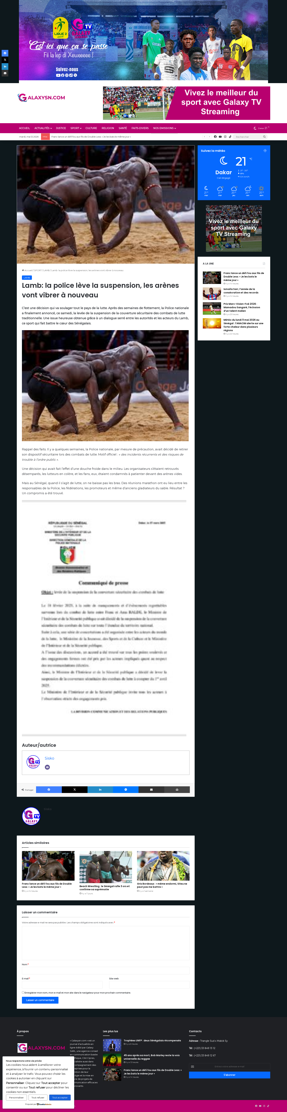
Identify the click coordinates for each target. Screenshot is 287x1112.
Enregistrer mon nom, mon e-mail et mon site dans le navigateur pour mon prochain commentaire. (78, 992)
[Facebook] (49, 789)
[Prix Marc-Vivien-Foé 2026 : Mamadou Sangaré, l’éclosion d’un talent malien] (212, 308)
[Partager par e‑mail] (151, 789)
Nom (25, 964)
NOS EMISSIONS (163, 128)
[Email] (47, 767)
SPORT (75, 128)
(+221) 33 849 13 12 (204, 1048)
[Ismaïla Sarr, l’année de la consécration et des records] (212, 293)
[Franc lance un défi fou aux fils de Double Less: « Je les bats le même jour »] (48, 866)
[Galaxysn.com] (42, 98)
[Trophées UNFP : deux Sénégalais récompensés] (112, 1045)
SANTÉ (123, 128)
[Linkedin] (100, 789)
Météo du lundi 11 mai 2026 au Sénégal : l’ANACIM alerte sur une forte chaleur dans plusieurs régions (243, 325)
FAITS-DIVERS (140, 128)
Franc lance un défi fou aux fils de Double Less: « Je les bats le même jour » (47, 885)
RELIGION (108, 128)
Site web (114, 978)
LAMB (46, 270)
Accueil (28, 270)
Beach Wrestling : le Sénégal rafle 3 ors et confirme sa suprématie (105, 888)
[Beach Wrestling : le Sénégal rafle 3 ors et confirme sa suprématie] (106, 867)
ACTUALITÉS (42, 128)
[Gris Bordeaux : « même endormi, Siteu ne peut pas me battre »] (163, 866)
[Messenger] (126, 789)
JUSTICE (61, 128)
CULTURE (91, 128)
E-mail (26, 978)
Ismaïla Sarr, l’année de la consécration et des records (80, 136)
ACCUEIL (24, 128)
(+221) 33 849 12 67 (205, 1055)
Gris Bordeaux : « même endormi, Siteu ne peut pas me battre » (162, 885)
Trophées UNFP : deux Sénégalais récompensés (152, 1040)
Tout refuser (38, 1097)
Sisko (49, 758)
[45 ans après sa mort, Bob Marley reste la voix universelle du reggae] (112, 1060)
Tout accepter (60, 1097)
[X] (75, 789)
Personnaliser (16, 1097)
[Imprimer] (177, 789)
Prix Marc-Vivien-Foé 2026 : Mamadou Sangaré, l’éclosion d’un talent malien (242, 307)
